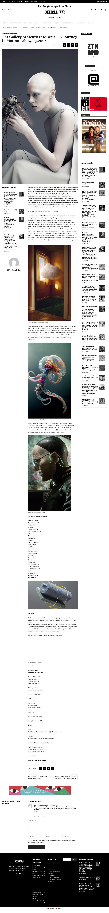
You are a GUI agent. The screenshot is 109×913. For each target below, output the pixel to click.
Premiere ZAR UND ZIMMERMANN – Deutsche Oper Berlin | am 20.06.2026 (90, 401)
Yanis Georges (32, 577)
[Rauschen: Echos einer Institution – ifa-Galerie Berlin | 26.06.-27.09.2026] (102, 368)
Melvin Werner (32, 560)
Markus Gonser (32, 553)
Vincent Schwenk (33, 575)
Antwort (36, 811)
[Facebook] (92, 10)
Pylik (29, 571)
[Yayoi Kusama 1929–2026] (21, 211)
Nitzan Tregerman (33, 566)
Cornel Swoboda (33, 529)
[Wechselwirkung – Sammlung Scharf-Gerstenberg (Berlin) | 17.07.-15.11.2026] (102, 288)
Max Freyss (31, 555)
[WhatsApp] (76, 45)
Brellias (30, 527)
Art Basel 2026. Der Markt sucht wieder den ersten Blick (90, 377)
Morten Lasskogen (33, 564)
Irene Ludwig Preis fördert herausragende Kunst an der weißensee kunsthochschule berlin (90, 277)
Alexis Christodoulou (34, 523)
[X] (98, 10)
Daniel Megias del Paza (34, 531)
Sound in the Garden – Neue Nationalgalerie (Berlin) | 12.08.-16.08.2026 (90, 225)
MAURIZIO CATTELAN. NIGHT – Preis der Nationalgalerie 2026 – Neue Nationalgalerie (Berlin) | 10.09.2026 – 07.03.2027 (90, 326)
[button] (105, 10)
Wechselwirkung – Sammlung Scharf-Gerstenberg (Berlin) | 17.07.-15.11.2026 (89, 288)
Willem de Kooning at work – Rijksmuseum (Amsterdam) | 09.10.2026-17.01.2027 (90, 267)
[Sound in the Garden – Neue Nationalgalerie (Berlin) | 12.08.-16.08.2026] (102, 225)
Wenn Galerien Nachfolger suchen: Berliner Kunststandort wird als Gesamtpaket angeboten (90, 338)
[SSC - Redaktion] (14, 263)
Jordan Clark (32, 544)
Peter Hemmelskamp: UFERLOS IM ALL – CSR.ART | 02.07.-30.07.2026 (89, 358)
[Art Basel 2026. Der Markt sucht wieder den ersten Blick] (102, 378)
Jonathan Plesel (33, 542)
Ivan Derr (30, 540)
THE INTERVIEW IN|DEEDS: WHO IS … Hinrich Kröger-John (89, 348)
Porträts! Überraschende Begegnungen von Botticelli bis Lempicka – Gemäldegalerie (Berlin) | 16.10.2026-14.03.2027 (10, 223)
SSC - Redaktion (7, 45)
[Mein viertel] (94, 136)
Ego (29, 534)
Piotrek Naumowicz (34, 569)
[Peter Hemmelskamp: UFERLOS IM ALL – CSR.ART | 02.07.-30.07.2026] (102, 358)
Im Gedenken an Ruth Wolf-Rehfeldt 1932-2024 (37, 777)
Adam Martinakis (33, 520)
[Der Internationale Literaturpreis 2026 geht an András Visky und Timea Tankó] (102, 298)
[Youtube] (101, 10)
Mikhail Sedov (32, 562)
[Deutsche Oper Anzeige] (94, 104)
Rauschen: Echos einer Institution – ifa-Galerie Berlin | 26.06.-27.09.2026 (90, 368)
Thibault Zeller (32, 573)
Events (4, 33)
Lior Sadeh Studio (33, 551)
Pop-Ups (14, 33)
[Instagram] (95, 10)
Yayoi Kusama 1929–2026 (11, 210)
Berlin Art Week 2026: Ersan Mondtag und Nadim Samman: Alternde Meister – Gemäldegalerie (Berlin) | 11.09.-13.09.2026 (89, 195)
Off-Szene (9, 33)
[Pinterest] (72, 45)
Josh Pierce (31, 547)
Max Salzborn (32, 558)
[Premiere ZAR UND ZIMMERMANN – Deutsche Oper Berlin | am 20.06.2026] (102, 401)
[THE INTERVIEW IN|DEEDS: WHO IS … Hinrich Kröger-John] (102, 349)
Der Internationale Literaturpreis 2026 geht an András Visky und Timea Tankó (89, 299)
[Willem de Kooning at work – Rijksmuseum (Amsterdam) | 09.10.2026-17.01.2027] (102, 267)
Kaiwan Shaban (32, 549)
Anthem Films (32, 525)
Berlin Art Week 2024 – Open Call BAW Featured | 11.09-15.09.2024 (66, 777)
